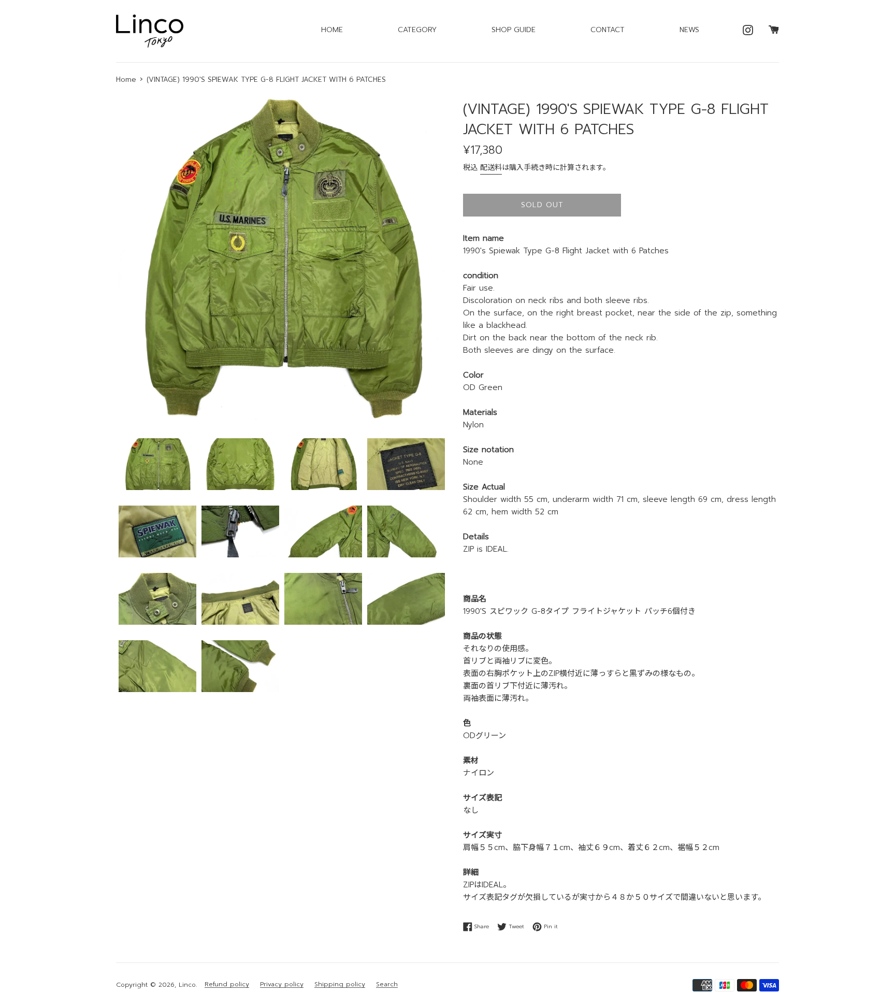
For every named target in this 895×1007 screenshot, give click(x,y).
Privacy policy (282, 984)
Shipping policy (339, 984)
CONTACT (607, 29)
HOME (332, 29)
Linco (187, 984)
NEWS (689, 29)
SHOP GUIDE (514, 29)
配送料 (491, 167)
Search (387, 984)
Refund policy (227, 984)
